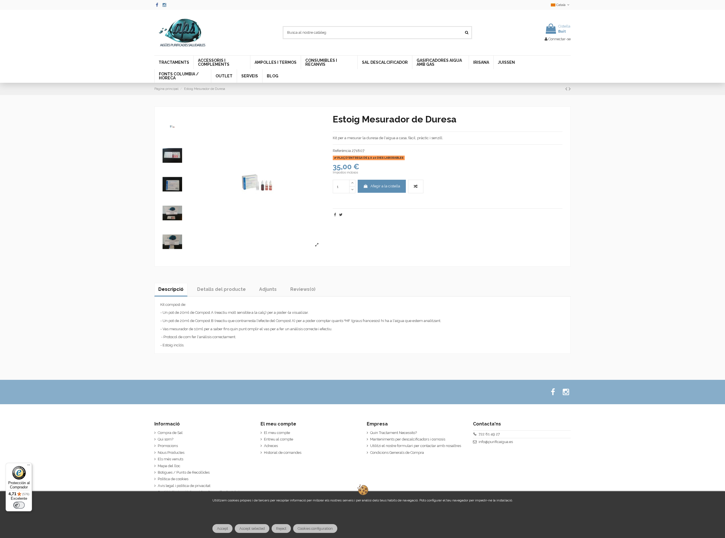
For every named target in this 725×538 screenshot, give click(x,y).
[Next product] (570, 89)
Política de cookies (173, 479)
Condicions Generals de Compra (397, 452)
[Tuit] (340, 215)
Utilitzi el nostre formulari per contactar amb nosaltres (415, 446)
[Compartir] (335, 215)
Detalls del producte (221, 289)
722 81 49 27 (489, 434)
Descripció (171, 289)
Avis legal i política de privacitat (184, 486)
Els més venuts (170, 459)
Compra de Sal (170, 433)
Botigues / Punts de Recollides (184, 472)
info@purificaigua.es (496, 442)
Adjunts (268, 289)
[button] (173, 62)
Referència (342, 151)
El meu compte (277, 433)
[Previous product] (567, 89)
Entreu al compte (278, 439)
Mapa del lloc (169, 466)
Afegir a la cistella (385, 186)
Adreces (271, 446)
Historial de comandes (282, 452)
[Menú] (28, 466)
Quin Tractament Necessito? (393, 433)
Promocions (168, 446)
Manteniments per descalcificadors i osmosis (407, 439)
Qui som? (165, 439)
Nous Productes (171, 452)
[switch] (19, 505)
